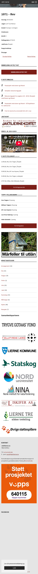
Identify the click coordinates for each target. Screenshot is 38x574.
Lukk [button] (14, 568)
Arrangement (5, 266)
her (24, 563)
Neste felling (31, 56)
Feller (3, 280)
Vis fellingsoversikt (19, 187)
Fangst (3, 276)
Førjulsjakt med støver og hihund (15, 85)
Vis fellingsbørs (19, 226)
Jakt (2, 290)
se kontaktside (8, 452)
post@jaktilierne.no (13, 454)
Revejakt (4, 309)
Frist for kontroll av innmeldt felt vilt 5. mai (18, 111)
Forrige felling (6, 56)
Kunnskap (4, 295)
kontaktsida (29, 461)
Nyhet (3, 304)
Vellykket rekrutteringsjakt (13, 91)
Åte (2, 271)
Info (2, 285)
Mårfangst (4, 300)
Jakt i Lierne (5, 2)
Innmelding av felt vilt (19, 72)
